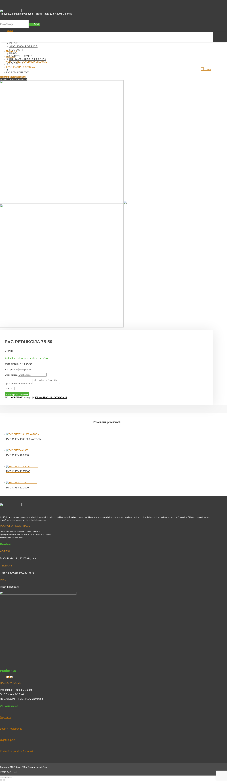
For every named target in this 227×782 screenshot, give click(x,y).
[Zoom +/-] (1, 777)
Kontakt (16, 62)
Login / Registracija (11, 728)
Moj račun (5, 717)
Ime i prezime (11, 369)
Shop (13, 43)
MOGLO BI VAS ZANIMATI (13, 79)
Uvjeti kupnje (21, 56)
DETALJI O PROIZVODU (12, 77)
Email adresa (11, 375)
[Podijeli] (7, 777)
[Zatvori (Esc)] (10, 777)
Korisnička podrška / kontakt (16, 751)
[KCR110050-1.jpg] (63, 203)
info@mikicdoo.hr (9, 586)
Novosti (16, 49)
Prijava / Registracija (27, 59)
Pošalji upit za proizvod (16, 394)
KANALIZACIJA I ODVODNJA (51, 397)
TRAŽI (33, 24)
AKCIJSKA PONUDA (23, 46)
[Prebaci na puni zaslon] (4, 777)
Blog (13, 52)
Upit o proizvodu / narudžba (18, 383)
